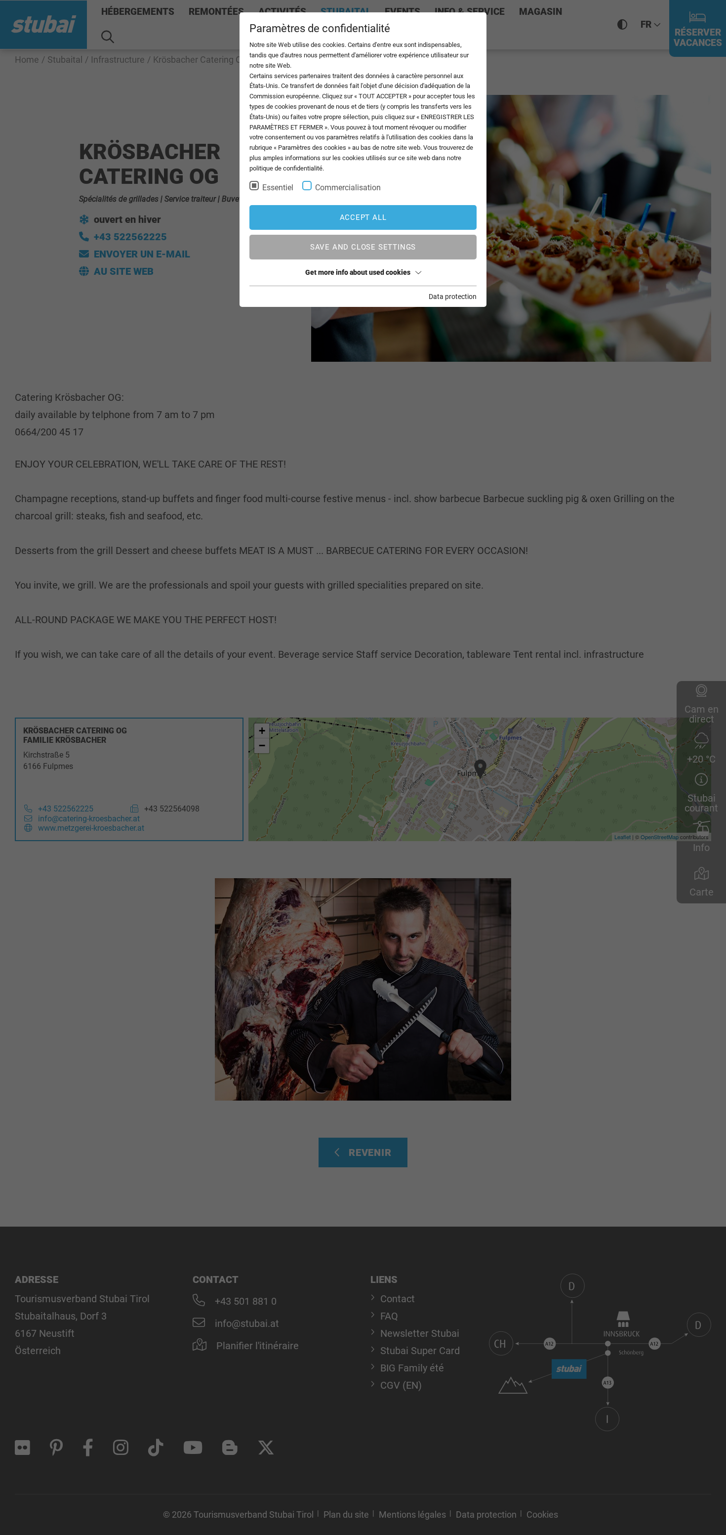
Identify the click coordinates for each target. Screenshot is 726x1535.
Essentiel (277, 187)
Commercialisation (348, 187)
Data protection (453, 296)
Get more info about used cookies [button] (357, 272)
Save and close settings (363, 247)
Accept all (363, 217)
